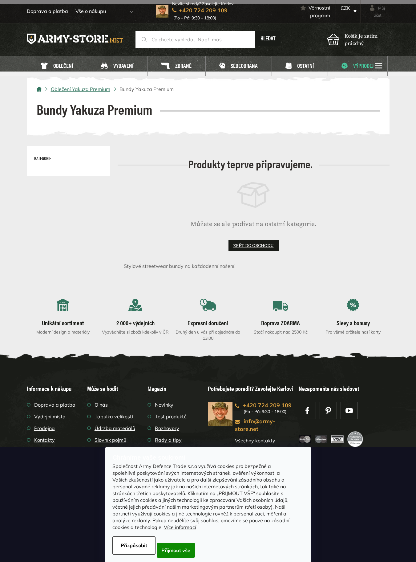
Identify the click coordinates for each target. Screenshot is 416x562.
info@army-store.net (255, 425)
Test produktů (171, 416)
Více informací (180, 527)
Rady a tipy (168, 440)
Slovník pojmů (110, 440)
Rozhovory (167, 428)
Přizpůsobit (134, 545)
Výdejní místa (50, 416)
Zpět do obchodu (253, 245)
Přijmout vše (175, 550)
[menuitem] (57, 66)
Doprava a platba (47, 11)
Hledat (268, 38)
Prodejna (44, 428)
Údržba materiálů (115, 428)
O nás (101, 405)
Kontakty (44, 440)
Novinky (164, 405)
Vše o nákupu (90, 11)
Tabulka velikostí (114, 416)
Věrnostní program (319, 11)
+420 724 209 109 (267, 405)
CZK (345, 8)
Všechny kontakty (255, 440)
